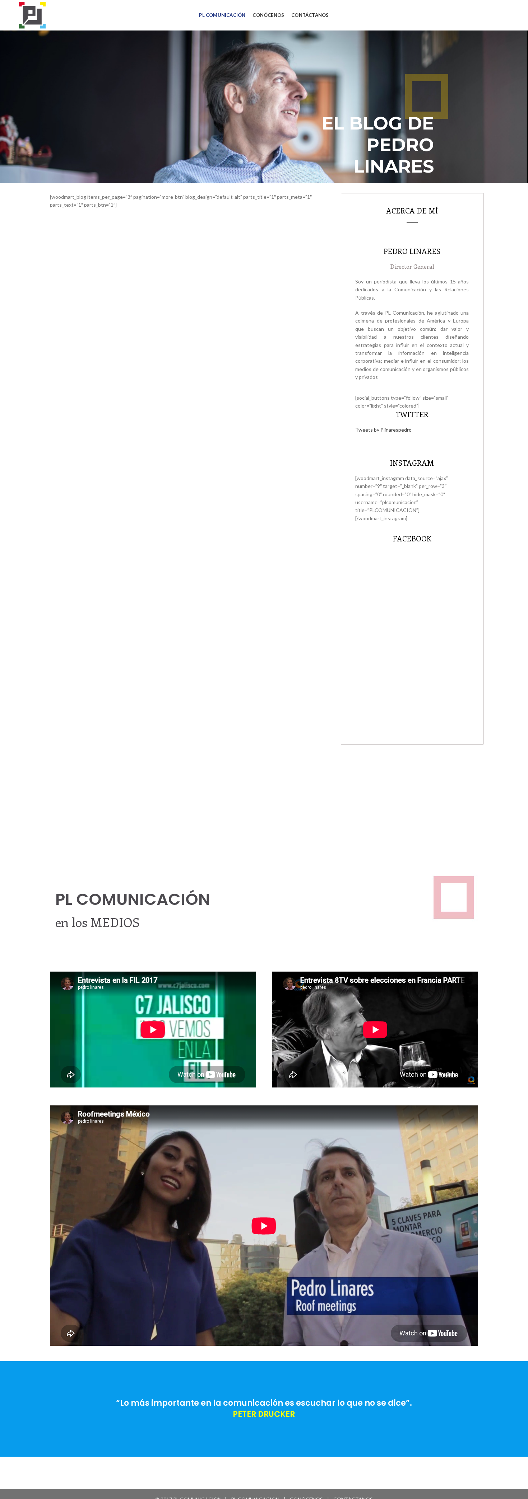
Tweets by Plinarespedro (383, 430)
